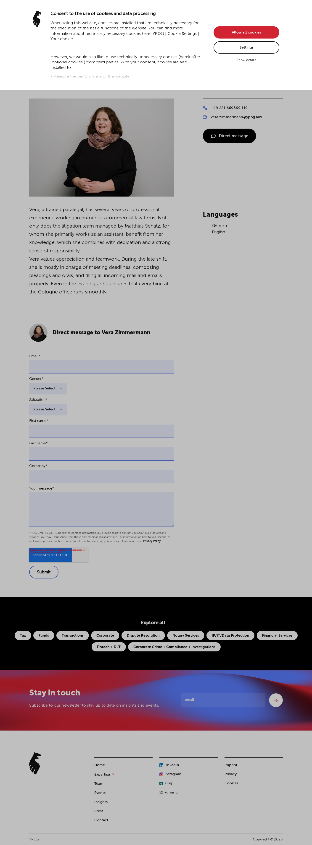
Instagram (172, 774)
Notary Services (185, 636)
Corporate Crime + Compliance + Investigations (174, 647)
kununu (171, 792)
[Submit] (276, 700)
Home (99, 765)
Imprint (231, 765)
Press (98, 811)
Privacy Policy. (152, 541)
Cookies (231, 783)
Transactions (73, 636)
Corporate (105, 636)
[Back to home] (35, 763)
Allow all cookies (246, 32)
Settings (247, 47)
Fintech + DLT (109, 647)
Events (100, 793)
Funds (44, 636)
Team (98, 784)
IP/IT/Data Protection (230, 636)
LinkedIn (171, 765)
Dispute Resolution (143, 636)
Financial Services (277, 636)
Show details (246, 60)
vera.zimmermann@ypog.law (236, 117)
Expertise (102, 775)
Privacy (231, 774)
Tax (23, 636)
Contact (101, 820)
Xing (168, 783)
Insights (101, 802)
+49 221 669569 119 (229, 108)
